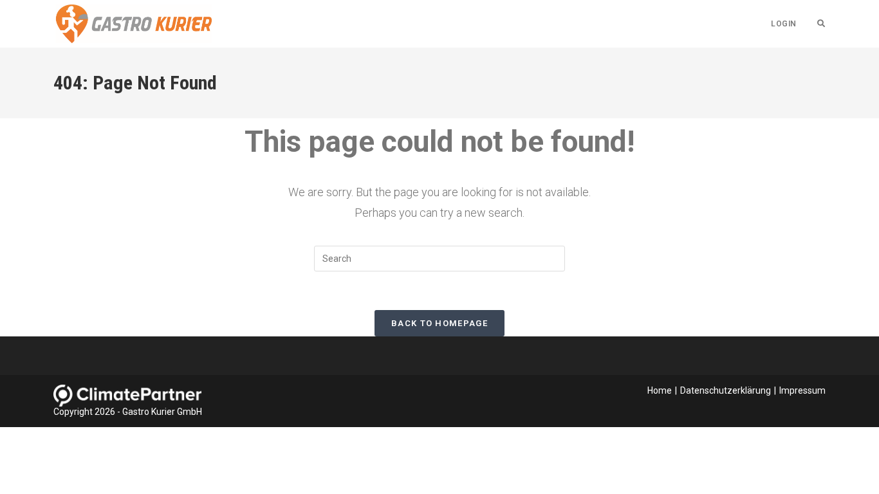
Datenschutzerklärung (725, 390)
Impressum (802, 390)
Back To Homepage (439, 323)
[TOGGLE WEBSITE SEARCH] (821, 24)
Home (659, 390)
